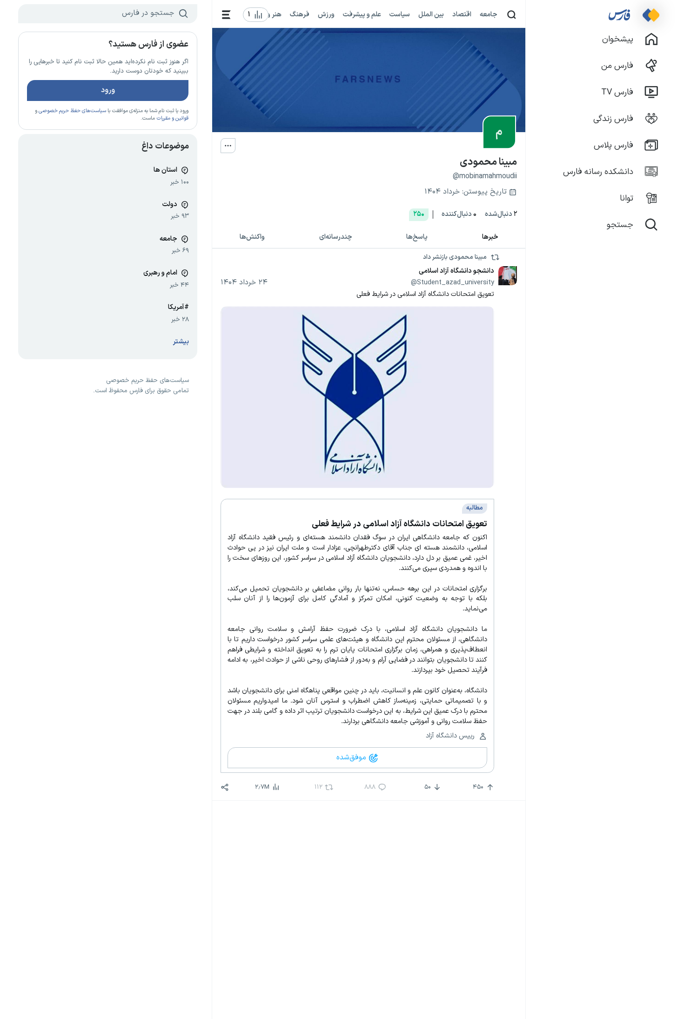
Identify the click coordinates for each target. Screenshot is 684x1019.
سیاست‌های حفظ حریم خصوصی (72, 111)
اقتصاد (461, 14)
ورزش (326, 14)
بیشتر (181, 342)
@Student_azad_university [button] (452, 282)
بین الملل (431, 14)
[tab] (490, 237)
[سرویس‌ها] (226, 14)
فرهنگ (299, 14)
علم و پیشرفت (362, 14)
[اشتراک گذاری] (225, 787)
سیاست (399, 14)
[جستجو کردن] (511, 14)
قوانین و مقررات (172, 118)
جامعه (488, 14)
